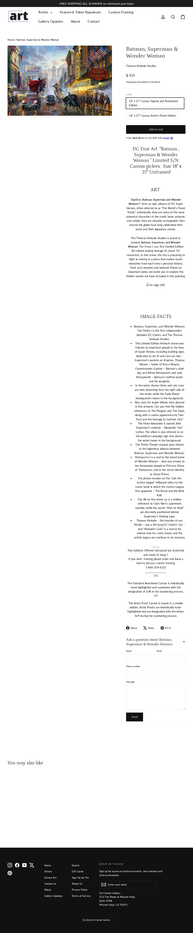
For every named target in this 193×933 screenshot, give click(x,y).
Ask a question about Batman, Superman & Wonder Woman (149, 642)
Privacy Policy (80, 889)
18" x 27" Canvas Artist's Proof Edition (152, 115)
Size (129, 94)
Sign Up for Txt (80, 877)
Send (134, 717)
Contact (94, 21)
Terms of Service (81, 895)
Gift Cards (78, 871)
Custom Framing (121, 12)
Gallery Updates (50, 21)
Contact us (50, 883)
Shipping (131, 81)
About (75, 21)
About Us (77, 883)
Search (75, 865)
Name (129, 651)
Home (11, 39)
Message (130, 682)
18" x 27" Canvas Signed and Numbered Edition (153, 103)
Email (159, 651)
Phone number (133, 666)
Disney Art (50, 877)
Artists (43, 12)
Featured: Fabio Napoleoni (80, 12)
